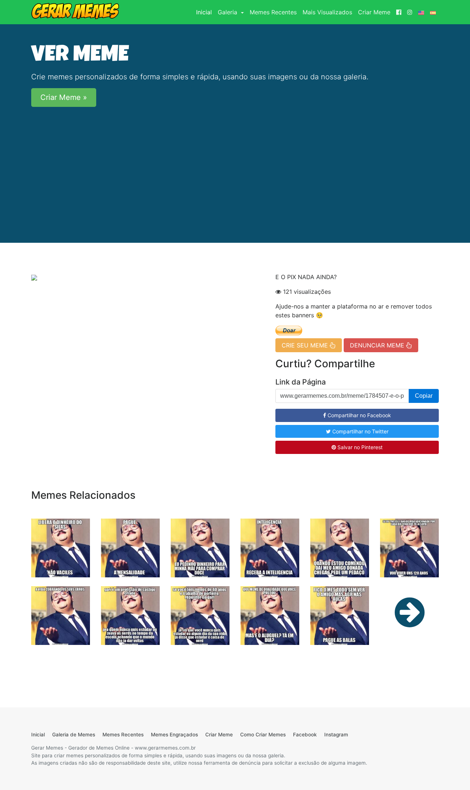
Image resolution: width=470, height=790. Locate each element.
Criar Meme (374, 12)
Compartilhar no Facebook (358, 415)
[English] (421, 12)
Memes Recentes (273, 12)
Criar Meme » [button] (63, 97)
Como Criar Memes (263, 734)
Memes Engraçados (174, 734)
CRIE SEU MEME (306, 345)
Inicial (205, 12)
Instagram (336, 734)
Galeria (228, 12)
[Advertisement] (235, 164)
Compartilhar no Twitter (359, 431)
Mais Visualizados (327, 12)
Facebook (305, 734)
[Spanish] (433, 12)
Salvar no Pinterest (359, 447)
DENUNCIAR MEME (378, 345)
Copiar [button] (424, 396)
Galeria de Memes (73, 734)
